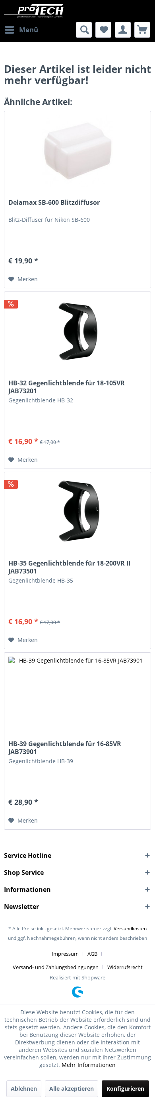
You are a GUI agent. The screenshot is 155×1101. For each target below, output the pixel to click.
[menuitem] (21, 30)
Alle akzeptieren (71, 1088)
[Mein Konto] (123, 30)
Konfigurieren (125, 1088)
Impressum (65, 953)
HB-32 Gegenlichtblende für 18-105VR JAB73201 (66, 387)
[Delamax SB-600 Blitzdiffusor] (77, 151)
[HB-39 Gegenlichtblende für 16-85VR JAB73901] (77, 692)
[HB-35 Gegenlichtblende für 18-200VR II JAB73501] (77, 511)
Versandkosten (130, 928)
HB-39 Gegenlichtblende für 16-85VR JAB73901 (64, 748)
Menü (28, 29)
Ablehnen (24, 1088)
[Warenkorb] (142, 30)
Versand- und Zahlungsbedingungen (56, 967)
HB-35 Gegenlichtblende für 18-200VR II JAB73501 (69, 567)
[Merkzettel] (103, 30)
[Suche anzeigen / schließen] (84, 30)
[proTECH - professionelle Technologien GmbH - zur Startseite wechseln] (41, 11)
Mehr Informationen (89, 1065)
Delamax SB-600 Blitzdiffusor (54, 202)
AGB (92, 953)
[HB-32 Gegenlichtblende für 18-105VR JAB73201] (77, 331)
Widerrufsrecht (125, 967)
